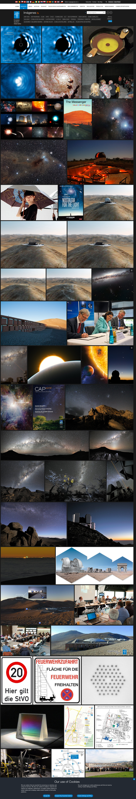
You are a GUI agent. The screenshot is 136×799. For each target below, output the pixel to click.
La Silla (58, 19)
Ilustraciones (50, 19)
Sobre (17, 6)
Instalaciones (96, 19)
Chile (52, 16)
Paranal (73, 19)
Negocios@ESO (109, 6)
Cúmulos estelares (60, 22)
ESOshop (43, 6)
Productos (99, 6)
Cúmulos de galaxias (37, 19)
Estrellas (71, 22)
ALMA (42, 16)
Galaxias (26, 19)
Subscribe (88, 2)
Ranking (110, 18)
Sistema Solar (48, 22)
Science (111, 2)
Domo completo (93, 16)
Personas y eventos (84, 19)
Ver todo (26, 16)
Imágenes (23, 6)
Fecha (110, 21)
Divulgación (90, 6)
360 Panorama (35, 16)
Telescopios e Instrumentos (57, 6)
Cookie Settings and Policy (85, 796)
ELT (65, 16)
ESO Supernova (72, 16)
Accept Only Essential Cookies (63, 796)
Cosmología (59, 16)
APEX (47, 16)
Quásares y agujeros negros (33, 22)
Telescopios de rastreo (83, 22)
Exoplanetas (83, 16)
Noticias (36, 6)
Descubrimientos (73, 6)
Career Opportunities (122, 6)
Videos (30, 6)
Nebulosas (66, 19)
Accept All (46, 796)
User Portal (117, 2)
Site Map (100, 2)
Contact (94, 2)
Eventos (82, 6)
